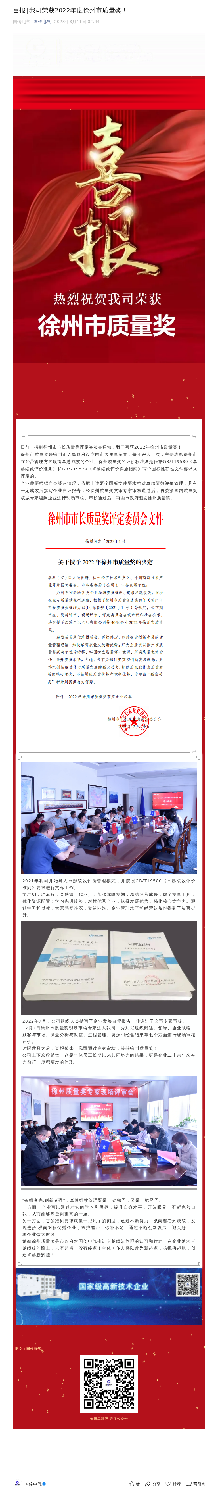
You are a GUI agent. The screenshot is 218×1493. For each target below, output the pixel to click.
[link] (35, 1484)
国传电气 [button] (42, 21)
